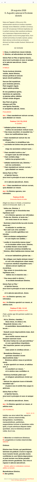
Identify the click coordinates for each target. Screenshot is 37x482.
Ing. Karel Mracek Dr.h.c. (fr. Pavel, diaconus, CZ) (22, 479)
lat (5, 2)
